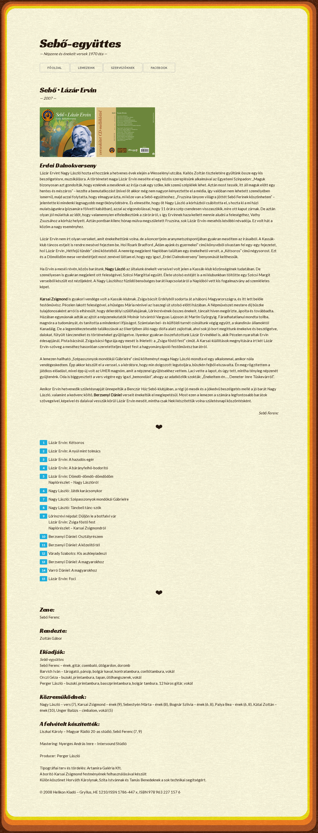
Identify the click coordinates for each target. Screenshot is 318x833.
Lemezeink (86, 67)
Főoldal (54, 67)
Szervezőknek (123, 67)
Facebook (159, 67)
